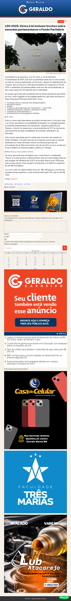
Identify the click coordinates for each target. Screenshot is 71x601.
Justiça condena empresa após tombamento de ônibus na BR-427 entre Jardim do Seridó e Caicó (36, 338)
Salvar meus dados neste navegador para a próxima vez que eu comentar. (30, 242)
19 (26, 262)
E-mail (6, 237)
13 (35, 260)
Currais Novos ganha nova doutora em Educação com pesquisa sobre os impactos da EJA (37, 344)
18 (17, 262)
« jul (35, 269)
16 (62, 260)
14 (44, 260)
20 (35, 262)
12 (26, 260)
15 (53, 260)
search (65, 248)
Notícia (60, 22)
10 (8, 260)
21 (44, 262)
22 (53, 262)
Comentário (8, 220)
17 (8, 262)
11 (17, 260)
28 (44, 264)
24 (9, 264)
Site (5, 239)
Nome (6, 234)
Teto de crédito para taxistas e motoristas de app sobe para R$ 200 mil (36, 350)
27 (35, 264)
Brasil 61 (13, 179)
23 (62, 262)
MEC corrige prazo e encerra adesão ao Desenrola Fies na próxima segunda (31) (34, 356)
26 (26, 264)
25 (17, 264)
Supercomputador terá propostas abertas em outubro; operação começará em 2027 (32, 362)
